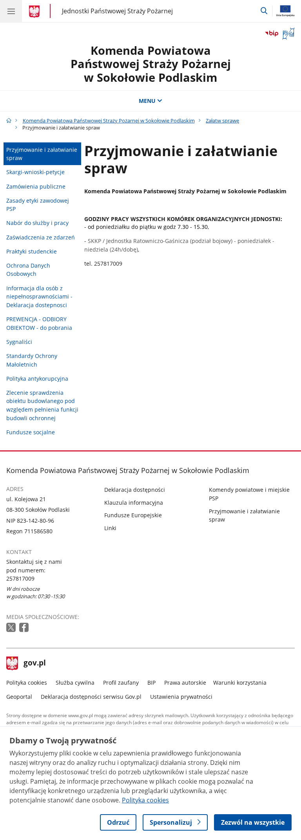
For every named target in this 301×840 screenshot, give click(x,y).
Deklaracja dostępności (134, 489)
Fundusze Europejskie (133, 515)
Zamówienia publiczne (35, 186)
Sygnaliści (19, 341)
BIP (151, 682)
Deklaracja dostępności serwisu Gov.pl (91, 696)
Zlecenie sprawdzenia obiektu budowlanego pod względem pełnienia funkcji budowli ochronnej (42, 405)
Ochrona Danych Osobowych (28, 270)
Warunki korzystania (240, 682)
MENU (147, 100)
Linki (110, 528)
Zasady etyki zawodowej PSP (37, 205)
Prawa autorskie (185, 682)
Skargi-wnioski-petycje (35, 172)
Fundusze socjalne (30, 432)
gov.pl (34, 664)
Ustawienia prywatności (181, 696)
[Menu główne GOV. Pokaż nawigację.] (11, 11)
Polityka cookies (26, 682)
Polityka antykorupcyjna (37, 378)
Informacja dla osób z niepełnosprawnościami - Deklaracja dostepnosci (39, 296)
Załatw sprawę (222, 120)
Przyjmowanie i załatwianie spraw (41, 154)
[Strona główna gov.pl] (35, 11)
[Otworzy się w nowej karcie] (11, 627)
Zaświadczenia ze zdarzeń (40, 237)
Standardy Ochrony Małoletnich (31, 360)
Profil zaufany (121, 682)
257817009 (20, 578)
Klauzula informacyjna (133, 502)
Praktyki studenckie (31, 251)
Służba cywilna (75, 682)
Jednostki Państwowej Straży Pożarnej (117, 10)
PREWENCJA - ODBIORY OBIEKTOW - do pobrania (39, 323)
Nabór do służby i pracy (37, 223)
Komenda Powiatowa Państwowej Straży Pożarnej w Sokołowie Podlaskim (151, 64)
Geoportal (19, 696)
